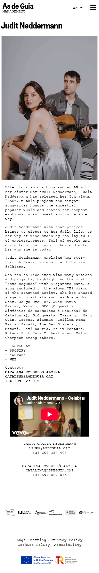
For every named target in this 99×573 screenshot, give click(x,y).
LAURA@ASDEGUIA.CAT (49, 448)
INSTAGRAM (20, 346)
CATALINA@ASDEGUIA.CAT (29, 376)
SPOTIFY (18, 350)
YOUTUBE (18, 355)
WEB (13, 359)
